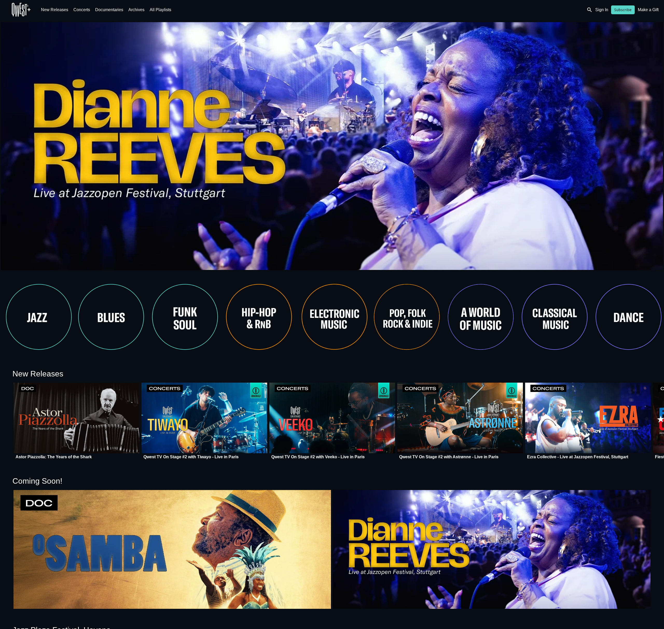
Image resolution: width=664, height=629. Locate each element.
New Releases (54, 10)
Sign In (601, 10)
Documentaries (109, 10)
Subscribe (623, 9)
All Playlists (160, 10)
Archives (136, 10)
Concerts (81, 10)
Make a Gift (648, 10)
